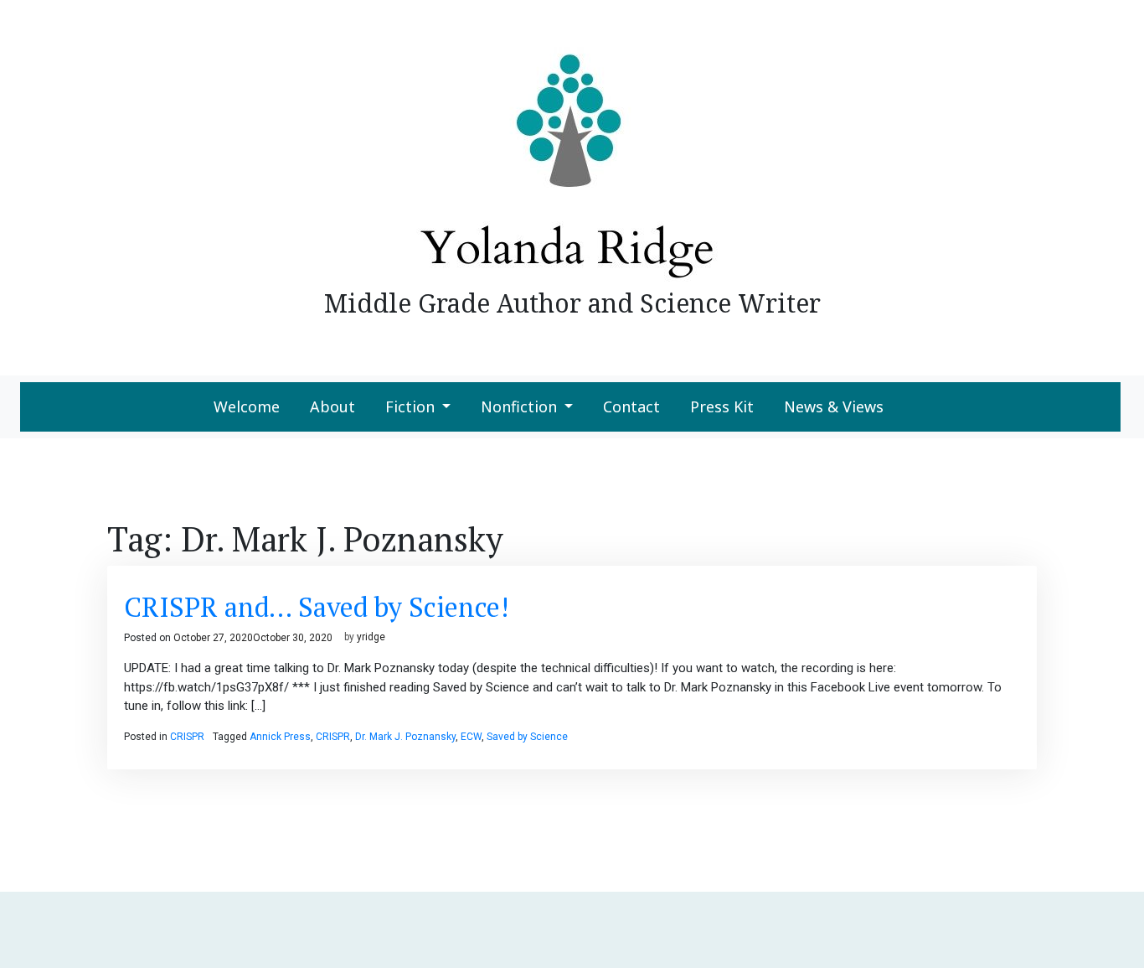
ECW (471, 737)
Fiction (410, 406)
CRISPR (187, 737)
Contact (631, 406)
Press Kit (722, 406)
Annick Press (280, 737)
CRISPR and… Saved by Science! (316, 606)
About (332, 406)
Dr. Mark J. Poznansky (405, 737)
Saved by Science (527, 737)
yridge (371, 638)
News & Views (834, 406)
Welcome (247, 406)
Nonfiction (519, 406)
